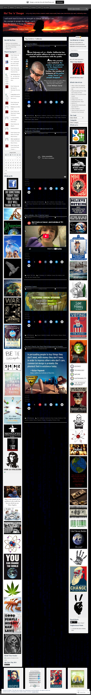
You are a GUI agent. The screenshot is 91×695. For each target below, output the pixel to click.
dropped (27, 117)
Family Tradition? (75, 108)
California (43, 115)
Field (65, 418)
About (18, 7)
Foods (30, 204)
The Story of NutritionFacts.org (13, 45)
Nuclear (43, 204)
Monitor (47, 117)
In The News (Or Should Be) (37, 202)
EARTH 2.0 (74, 103)
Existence (60, 418)
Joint (39, 204)
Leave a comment (60, 46)
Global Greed (74, 98)
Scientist (34, 277)
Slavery (60, 335)
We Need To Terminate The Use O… (15, 90)
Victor (58, 420)
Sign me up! (74, 55)
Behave (39, 115)
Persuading (49, 420)
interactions (42, 117)
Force (38, 117)
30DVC (12, 7)
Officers (52, 117)
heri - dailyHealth (15, 61)
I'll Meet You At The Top (77, 99)
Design (56, 418)
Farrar (31, 117)
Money (35, 420)
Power (53, 204)
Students (32, 337)
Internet (60, 275)
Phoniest (54, 420)
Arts (38, 418)
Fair (57, 275)
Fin (62, 202)
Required (63, 117)
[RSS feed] (78, 37)
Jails (52, 335)
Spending (27, 337)
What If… (13, 126)
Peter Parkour (35, 46)
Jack (63, 275)
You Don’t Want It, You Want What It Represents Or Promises (44, 346)
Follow (34, 117)
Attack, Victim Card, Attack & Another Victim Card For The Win (78, 87)
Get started (60, 2)
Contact (33, 7)
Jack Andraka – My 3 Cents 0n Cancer (37, 215)
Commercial (48, 418)
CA (45, 275)
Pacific (47, 204)
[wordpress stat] (7, 664)
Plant (50, 204)
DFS (39, 7)
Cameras (49, 115)
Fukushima (35, 204)
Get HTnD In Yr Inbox (77, 40)
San (31, 277)
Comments (25, 7)
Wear (33, 119)
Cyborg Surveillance (31, 44)
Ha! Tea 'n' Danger (14, 13)
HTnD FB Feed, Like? (77, 77)
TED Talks (32, 275)
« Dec (5, 173)
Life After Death (14, 104)
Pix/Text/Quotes (30, 115)
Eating (59, 202)
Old (28, 277)
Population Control (30, 286)
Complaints (57, 115)
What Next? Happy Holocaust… (15, 119)
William (36, 119)
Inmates (48, 335)
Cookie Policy (35, 692)
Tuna (26, 206)
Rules (29, 119)
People (44, 420)
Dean (52, 418)
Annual (39, 335)
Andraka (42, 275)
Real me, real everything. (12, 43)
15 (38, 275)
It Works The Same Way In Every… (15, 134)
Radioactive (59, 204)
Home (5, 7)
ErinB (12, 128)
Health (28, 202)
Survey (63, 204)
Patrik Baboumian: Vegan (77, 101)
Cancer (53, 275)
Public (59, 117)
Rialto (26, 119)
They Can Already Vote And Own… (15, 78)
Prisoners (55, 335)
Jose (26, 277)
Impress (27, 420)
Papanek (39, 420)
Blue (48, 202)
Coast (56, 202)
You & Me (46, 7)
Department (63, 115)
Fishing (26, 204)
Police (55, 117)
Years (38, 277)
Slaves (64, 335)
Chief (53, 115)
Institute (31, 420)
